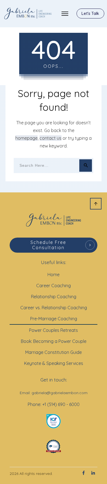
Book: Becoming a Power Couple (53, 341)
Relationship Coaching (53, 296)
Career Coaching (53, 285)
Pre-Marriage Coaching (53, 318)
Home (53, 274)
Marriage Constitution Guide (53, 352)
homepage (26, 138)
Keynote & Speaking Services (53, 363)
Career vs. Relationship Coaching (53, 307)
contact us (50, 138)
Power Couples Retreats (53, 330)
